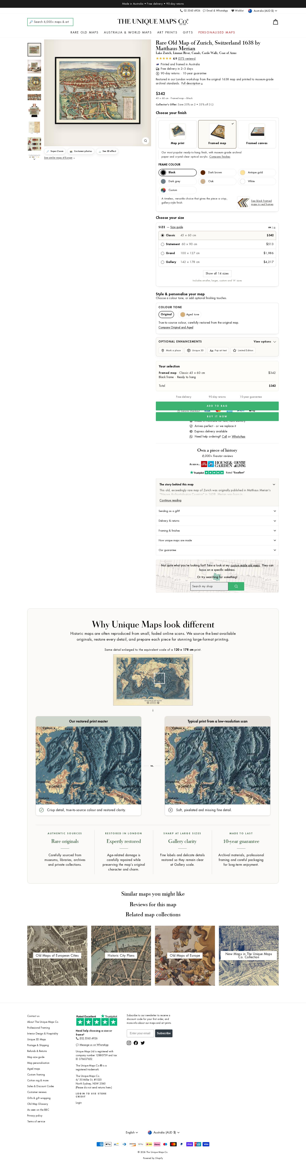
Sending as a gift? (169, 511)
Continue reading (170, 500)
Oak (211, 181)
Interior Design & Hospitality (42, 1033)
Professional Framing (38, 1028)
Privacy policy (34, 1116)
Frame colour (169, 164)
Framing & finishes (169, 530)
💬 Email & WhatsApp (215, 11)
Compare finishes (219, 156)
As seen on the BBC (38, 1110)
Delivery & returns (169, 520)
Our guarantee (167, 550)
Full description (191, 83)
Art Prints (167, 32)
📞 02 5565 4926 (190, 11)
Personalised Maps (217, 32)
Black (172, 172)
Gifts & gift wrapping (38, 1098)
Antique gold (255, 172)
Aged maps (33, 1069)
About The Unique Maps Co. (43, 1022)
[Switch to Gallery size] (97, 90)
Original (166, 314)
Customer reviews (36, 1092)
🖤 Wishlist (237, 11)
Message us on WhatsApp (94, 1045)
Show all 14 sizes (217, 273)
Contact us (33, 1016)
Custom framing (36, 1075)
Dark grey (174, 181)
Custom (173, 190)
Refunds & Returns (37, 1051)
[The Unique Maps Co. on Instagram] (129, 1043)
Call (224, 436)
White (251, 181)
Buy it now (217, 416)
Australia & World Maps (128, 32)
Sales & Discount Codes (40, 1086)
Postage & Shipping (38, 1045)
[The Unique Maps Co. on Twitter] (143, 1043)
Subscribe (164, 1033)
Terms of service (36, 1121)
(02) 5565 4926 (89, 1038)
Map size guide (35, 1057)
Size (216, 227)
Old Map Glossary (37, 1104)
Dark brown (215, 172)
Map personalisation (38, 1063)
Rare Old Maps (85, 32)
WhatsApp (238, 436)
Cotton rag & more (38, 1080)
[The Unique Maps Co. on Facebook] (136, 1043)
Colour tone (170, 307)
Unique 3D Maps (36, 1039)
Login (79, 1103)
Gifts (188, 32)
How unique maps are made (175, 540)
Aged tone (192, 314)
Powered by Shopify (153, 1158)
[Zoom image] (145, 140)
